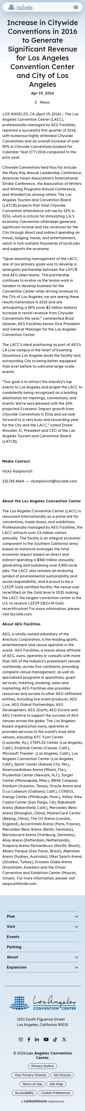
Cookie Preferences (55, 1093)
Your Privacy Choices (30, 1075)
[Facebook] (28, 1039)
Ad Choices (62, 1075)
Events (13, 936)
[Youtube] (46, 1039)
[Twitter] (64, 1039)
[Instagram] (21, 1039)
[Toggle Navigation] (75, 7)
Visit (11, 926)
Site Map (56, 1084)
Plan (11, 916)
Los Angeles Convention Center (25, 7)
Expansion (17, 967)
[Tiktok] (55, 1039)
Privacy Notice (42, 1066)
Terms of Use (32, 1084)
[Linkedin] (37, 1039)
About (12, 957)
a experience (42, 1101)
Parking (14, 947)
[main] (42, 443)
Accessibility (24, 1093)
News (45, 102)
